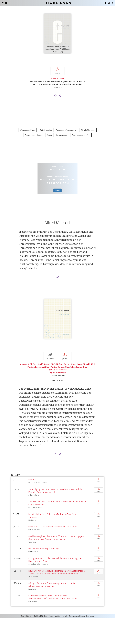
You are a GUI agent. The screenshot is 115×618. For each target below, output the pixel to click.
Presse (51, 616)
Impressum (90, 616)
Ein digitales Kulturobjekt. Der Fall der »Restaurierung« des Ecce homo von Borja (55, 559)
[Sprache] (109, 3)
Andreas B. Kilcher (28, 364)
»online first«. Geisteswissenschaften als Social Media (52, 527)
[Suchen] (6, 3)
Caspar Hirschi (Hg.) (85, 364)
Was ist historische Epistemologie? (44, 549)
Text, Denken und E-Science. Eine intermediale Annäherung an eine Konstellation (57, 503)
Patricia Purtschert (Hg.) (39, 367)
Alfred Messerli (58, 79)
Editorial (32, 480)
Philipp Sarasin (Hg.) (60, 367)
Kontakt (64, 616)
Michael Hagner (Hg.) (65, 364)
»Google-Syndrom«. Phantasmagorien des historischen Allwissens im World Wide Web (53, 584)
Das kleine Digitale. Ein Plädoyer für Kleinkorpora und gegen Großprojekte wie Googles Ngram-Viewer (56, 537)
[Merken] (55, 96)
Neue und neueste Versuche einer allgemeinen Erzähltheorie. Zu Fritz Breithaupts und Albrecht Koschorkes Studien (56, 572)
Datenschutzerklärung (77, 616)
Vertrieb (58, 616)
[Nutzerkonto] (105, 3)
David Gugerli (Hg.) (46, 364)
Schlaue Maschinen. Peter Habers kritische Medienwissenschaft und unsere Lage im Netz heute (52, 597)
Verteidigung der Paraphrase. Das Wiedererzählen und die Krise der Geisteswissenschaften (55, 490)
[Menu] (3, 3)
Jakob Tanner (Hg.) (78, 367)
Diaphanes (57, 3)
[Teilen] (59, 96)
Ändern (57, 190)
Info (45, 616)
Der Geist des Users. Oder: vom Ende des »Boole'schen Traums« (53, 515)
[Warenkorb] (112, 3)
